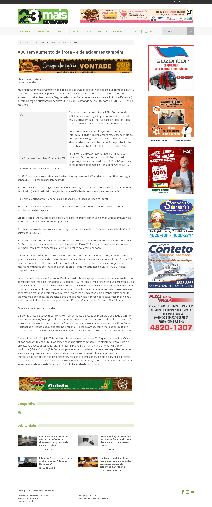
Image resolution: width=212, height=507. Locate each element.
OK (190, 31)
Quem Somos (179, 2)
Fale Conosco (189, 2)
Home (22, 42)
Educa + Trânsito (33, 42)
